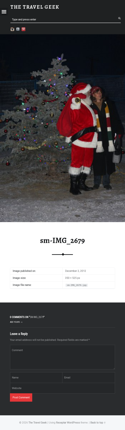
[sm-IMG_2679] (62, 36)
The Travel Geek (37, 422)
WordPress (73, 422)
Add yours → (16, 322)
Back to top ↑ (98, 422)
